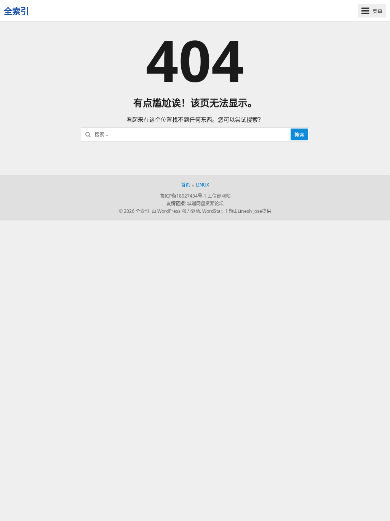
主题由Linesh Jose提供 (247, 211)
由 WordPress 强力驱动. (176, 211)
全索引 (16, 10)
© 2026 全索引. (134, 211)
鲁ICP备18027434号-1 (183, 196)
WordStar (212, 211)
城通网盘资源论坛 (205, 203)
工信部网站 (219, 196)
